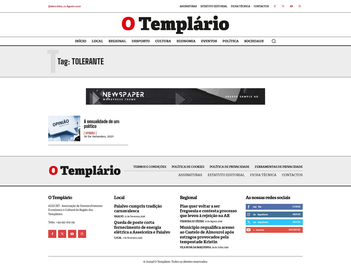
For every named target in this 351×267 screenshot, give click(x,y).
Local (118, 237)
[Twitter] (283, 6)
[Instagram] (299, 6)
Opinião (90, 133)
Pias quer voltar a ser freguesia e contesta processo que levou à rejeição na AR (208, 211)
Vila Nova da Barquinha (195, 247)
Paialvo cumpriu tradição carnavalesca (138, 208)
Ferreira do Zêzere (192, 221)
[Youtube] (291, 6)
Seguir (296, 214)
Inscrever (294, 229)
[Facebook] (275, 6)
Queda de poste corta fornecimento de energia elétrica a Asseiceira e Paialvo (142, 227)
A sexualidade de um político (101, 124)
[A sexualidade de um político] (64, 128)
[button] (273, 41)
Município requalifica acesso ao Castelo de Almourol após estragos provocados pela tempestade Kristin (207, 234)
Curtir (296, 206)
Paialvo (119, 216)
